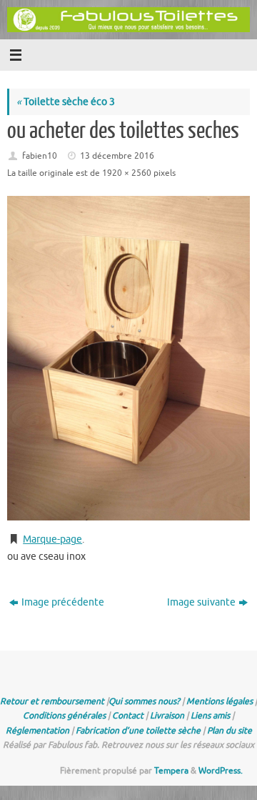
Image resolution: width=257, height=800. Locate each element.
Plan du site (229, 730)
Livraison (167, 715)
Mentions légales (219, 701)
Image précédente (62, 602)
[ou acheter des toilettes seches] (128, 358)
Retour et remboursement (52, 701)
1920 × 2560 (126, 173)
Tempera (171, 770)
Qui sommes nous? (144, 701)
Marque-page (52, 539)
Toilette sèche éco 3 (65, 102)
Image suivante (201, 602)
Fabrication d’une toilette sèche (138, 730)
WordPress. (220, 770)
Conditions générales (64, 715)
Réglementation (37, 730)
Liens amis (210, 715)
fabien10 (39, 156)
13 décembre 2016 (117, 156)
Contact (127, 715)
